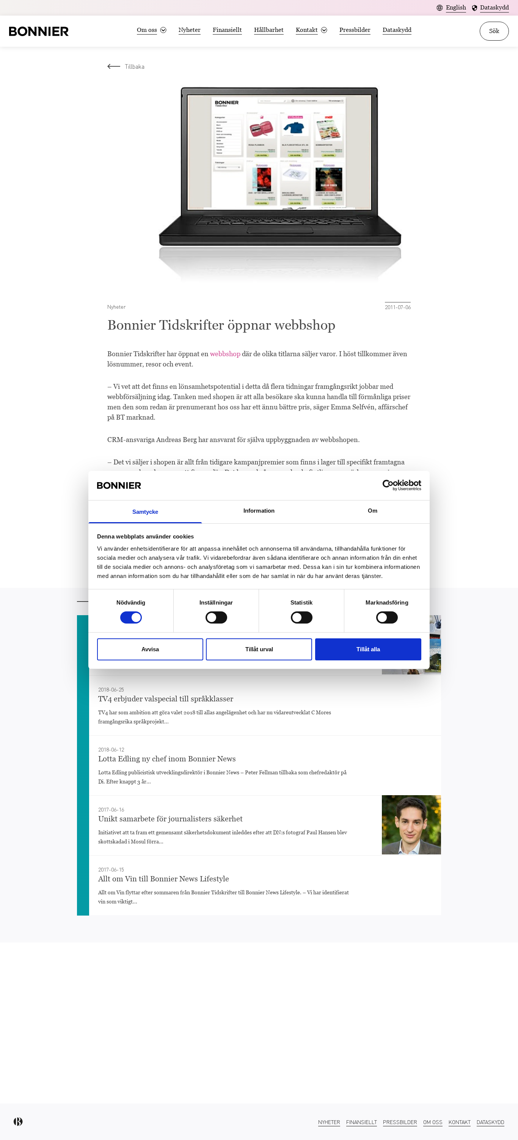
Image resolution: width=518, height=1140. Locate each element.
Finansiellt (227, 29)
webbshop (225, 354)
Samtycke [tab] (145, 511)
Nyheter (190, 29)
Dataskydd (397, 29)
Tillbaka (134, 66)
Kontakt (460, 1121)
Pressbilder (354, 29)
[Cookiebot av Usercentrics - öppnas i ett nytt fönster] (388, 485)
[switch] (216, 617)
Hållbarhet (269, 29)
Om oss (433, 1121)
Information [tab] (259, 510)
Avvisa (150, 649)
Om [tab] (372, 510)
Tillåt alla (368, 649)
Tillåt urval (259, 649)
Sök (494, 31)
